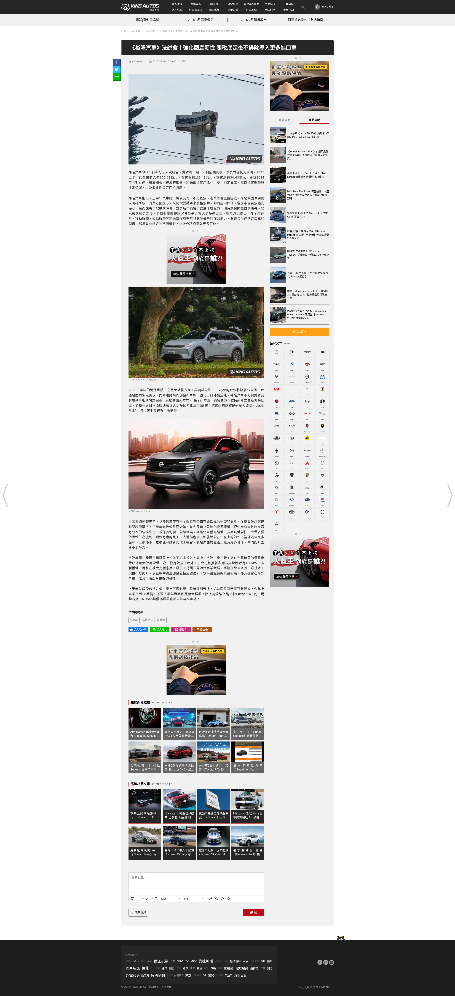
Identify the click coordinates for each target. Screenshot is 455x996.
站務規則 (166, 987)
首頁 (123, 31)
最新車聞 (177, 4)
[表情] (228, 899)
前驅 (199, 968)
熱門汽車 (177, 9)
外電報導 (233, 9)
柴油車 (228, 975)
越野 (172, 968)
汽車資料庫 (195, 9)
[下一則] (449, 495)
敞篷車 (129, 961)
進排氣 (254, 968)
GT (204, 975)
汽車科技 (270, 4)
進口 (164, 968)
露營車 (212, 975)
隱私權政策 (140, 987)
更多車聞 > (299, 331)
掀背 (221, 975)
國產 (158, 968)
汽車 (178, 968)
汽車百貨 (240, 975)
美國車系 (178, 975)
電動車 (169, 975)
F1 (152, 968)
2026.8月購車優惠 (201, 20)
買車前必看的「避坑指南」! (307, 20)
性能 (145, 968)
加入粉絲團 (140, 629)
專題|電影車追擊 (147, 20)
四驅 (213, 968)
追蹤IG (182, 629)
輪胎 (136, 961)
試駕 (226, 961)
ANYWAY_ (138, 61)
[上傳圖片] (132, 899)
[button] (139, 899)
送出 (253, 912)
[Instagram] (325, 962)
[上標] (210, 899)
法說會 (161, 620)
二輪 (263, 968)
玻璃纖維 (242, 968)
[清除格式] (156, 899)
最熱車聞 (314, 120)
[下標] (216, 899)
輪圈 (149, 961)
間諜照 (214, 4)
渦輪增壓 (254, 961)
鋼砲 (269, 968)
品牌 (220, 968)
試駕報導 (233, 4)
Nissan (134, 620)
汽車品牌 (251, 9)
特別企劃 (288, 9)
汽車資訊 (150, 31)
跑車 (185, 968)
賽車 (143, 961)
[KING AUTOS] (140, 7)
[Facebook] (319, 962)
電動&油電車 (251, 4)
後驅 (206, 968)
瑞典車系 (197, 975)
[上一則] (5, 495)
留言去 (204, 629)
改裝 (172, 961)
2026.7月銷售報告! (254, 20)
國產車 (218, 961)
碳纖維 (229, 968)
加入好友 (162, 629)
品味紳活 (270, 9)
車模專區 (195, 4)
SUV (180, 961)
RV (187, 961)
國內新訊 (214, 9)
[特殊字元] (222, 899)
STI (263, 961)
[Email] (331, 962)
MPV (194, 961)
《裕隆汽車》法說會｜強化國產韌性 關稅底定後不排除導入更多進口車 (199, 31)
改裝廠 (145, 975)
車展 (245, 961)
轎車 (192, 968)
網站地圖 (153, 987)
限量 (269, 961)
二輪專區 (288, 4)
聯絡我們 (126, 987)
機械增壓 (235, 961)
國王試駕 (161, 961)
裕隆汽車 (147, 620)
